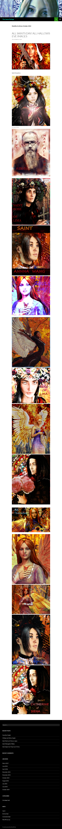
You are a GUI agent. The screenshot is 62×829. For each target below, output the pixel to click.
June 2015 (5, 786)
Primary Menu (60, 19)
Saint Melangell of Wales (8, 744)
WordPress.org (6, 819)
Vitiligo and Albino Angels (9, 738)
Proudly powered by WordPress (9, 827)
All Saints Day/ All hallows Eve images (31, 35)
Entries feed (5, 813)
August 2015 (5, 780)
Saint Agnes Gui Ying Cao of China (11, 746)
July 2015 (4, 783)
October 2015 (5, 778)
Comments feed (6, 816)
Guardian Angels (6, 735)
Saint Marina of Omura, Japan (9, 741)
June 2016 (5, 766)
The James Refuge (8, 19)
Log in (3, 811)
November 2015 (6, 775)
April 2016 (5, 769)
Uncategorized (6, 800)
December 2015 (6, 772)
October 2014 (5, 789)
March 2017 (5, 763)
